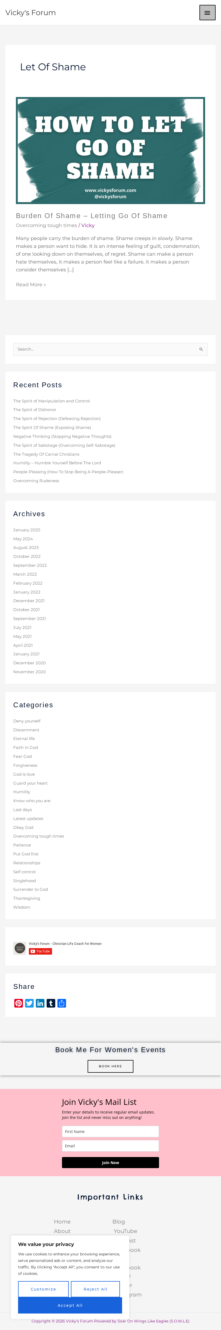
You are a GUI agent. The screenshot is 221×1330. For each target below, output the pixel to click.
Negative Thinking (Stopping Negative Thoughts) (62, 436)
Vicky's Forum (30, 12)
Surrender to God (30, 889)
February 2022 (28, 583)
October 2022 (27, 556)
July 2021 (22, 627)
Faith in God (25, 747)
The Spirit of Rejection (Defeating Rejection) (57, 418)
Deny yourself (26, 721)
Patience (22, 845)
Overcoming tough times (46, 225)
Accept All (70, 1305)
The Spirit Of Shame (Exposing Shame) (52, 427)
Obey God (23, 827)
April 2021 (23, 645)
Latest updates (28, 818)
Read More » (31, 284)
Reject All (96, 1289)
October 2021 (26, 609)
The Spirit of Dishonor (34, 409)
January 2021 (26, 654)
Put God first (26, 854)
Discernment (26, 730)
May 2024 (23, 538)
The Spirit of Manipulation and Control (51, 401)
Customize (43, 1289)
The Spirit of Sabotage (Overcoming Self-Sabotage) (64, 445)
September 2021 (29, 618)
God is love (24, 774)
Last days (22, 809)
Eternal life (24, 738)
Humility (21, 791)
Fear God (22, 756)
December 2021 (28, 600)
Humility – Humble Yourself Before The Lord (57, 463)
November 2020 (29, 671)
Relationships (26, 863)
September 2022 (30, 565)
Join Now (110, 1162)
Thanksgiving (26, 898)
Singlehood (24, 880)
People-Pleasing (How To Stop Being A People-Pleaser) (68, 471)
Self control (24, 871)
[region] (70, 1277)
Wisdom (21, 907)
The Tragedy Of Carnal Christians (46, 454)
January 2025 (26, 530)
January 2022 (26, 592)
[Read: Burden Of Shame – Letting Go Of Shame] (110, 150)
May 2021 (22, 636)
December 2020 (29, 663)
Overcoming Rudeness (36, 480)
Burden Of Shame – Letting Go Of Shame (92, 216)
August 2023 (26, 547)
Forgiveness (25, 765)
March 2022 (25, 574)
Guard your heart (30, 783)
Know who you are (31, 800)
